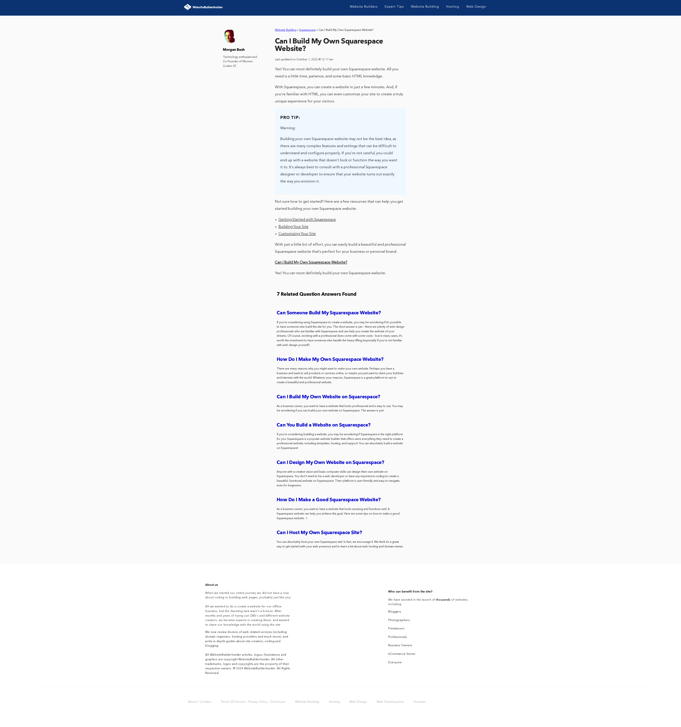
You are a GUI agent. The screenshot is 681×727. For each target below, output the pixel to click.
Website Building (425, 6)
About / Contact (199, 702)
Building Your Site (293, 227)
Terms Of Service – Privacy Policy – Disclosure (253, 702)
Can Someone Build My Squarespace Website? (329, 313)
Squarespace (307, 30)
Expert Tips (394, 6)
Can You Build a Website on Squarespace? (324, 425)
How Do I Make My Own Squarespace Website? (330, 359)
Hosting (452, 6)
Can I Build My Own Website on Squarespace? (328, 397)
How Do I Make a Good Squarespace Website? (329, 500)
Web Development (390, 702)
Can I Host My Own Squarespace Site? (319, 533)
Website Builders (364, 6)
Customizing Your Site (297, 234)
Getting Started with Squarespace (307, 220)
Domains (420, 702)
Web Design (476, 6)
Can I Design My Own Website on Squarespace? (330, 462)
